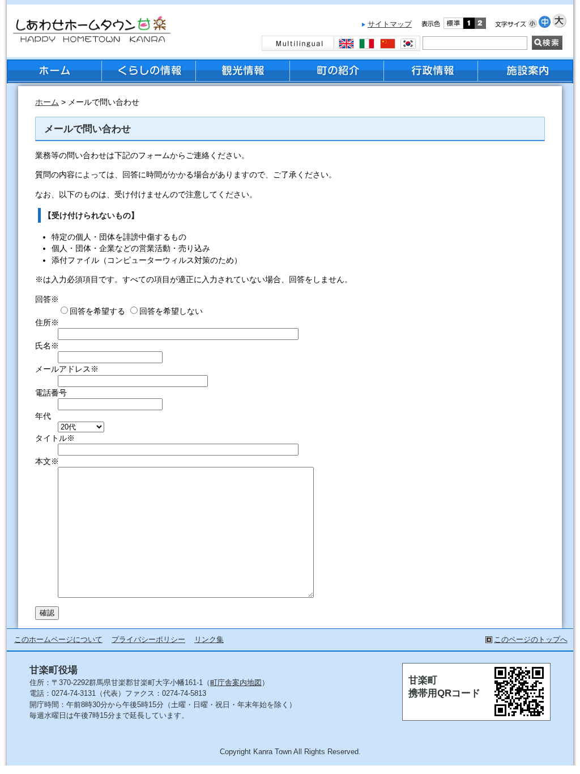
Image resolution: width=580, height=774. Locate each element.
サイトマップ (390, 24)
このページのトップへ (531, 639)
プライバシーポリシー (148, 639)
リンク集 (209, 639)
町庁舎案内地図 (236, 682)
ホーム (47, 102)
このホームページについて (58, 639)
